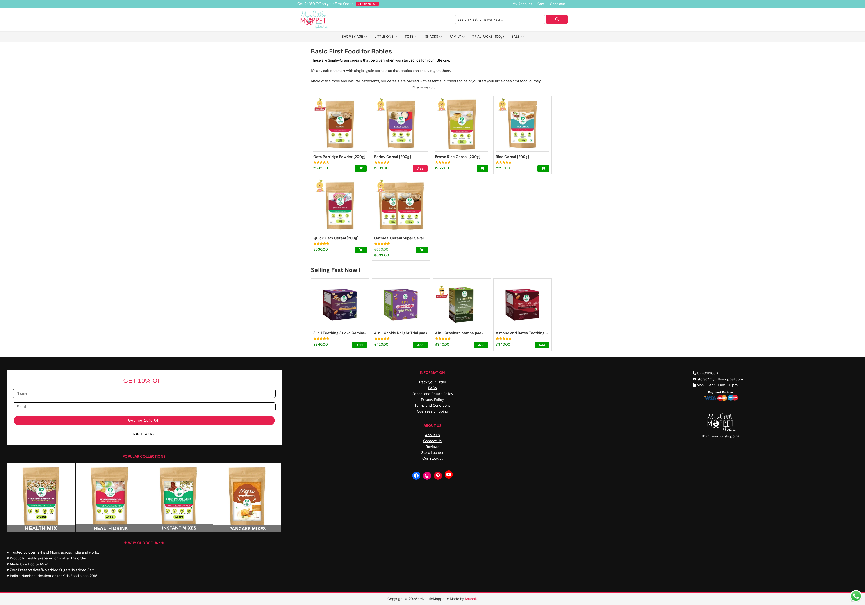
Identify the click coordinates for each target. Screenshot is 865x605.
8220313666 (707, 373)
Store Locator (432, 452)
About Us (432, 435)
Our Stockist (432, 458)
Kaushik (471, 598)
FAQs (432, 388)
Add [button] (359, 345)
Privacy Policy (432, 399)
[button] (361, 168)
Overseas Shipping (432, 411)
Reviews (432, 446)
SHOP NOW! (367, 4)
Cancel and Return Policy (432, 393)
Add (420, 169)
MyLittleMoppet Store (319, 19)
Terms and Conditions (432, 405)
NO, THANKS (144, 434)
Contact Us (432, 440)
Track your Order (432, 382)
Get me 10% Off (144, 420)
